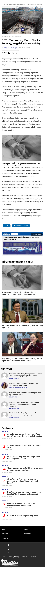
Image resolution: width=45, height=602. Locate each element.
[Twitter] (13, 53)
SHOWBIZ (5, 534)
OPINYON (5, 538)
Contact (33, 557)
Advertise (25, 557)
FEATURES (27, 534)
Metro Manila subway (21, 225)
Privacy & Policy (14, 557)
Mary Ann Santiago (10, 48)
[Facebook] (9, 53)
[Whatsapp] (16, 53)
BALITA (4, 529)
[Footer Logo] (10, 562)
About (4, 557)
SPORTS (26, 529)
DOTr (6, 225)
